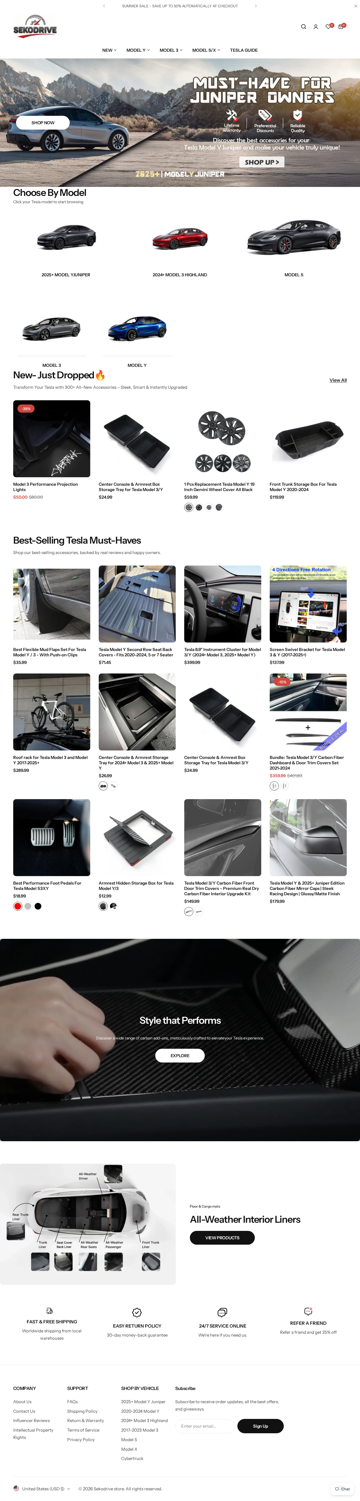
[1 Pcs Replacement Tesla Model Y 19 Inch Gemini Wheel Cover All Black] (222, 438)
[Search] (303, 27)
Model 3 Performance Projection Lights (45, 487)
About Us (22, 1401)
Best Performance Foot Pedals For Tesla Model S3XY (47, 885)
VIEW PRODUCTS (222, 1237)
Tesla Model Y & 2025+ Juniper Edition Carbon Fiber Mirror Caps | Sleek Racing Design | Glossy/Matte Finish (307, 888)
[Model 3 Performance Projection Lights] (51, 438)
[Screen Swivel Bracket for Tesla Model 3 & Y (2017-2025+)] (308, 604)
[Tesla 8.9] (222, 604)
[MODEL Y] (137, 319)
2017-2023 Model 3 (139, 1430)
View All (338, 380)
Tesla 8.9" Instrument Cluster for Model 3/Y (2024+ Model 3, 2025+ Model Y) (222, 652)
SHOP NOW (43, 122)
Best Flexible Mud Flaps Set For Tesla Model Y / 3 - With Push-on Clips (49, 652)
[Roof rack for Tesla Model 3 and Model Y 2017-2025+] (51, 711)
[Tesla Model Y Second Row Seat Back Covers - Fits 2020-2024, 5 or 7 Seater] (137, 604)
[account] (316, 27)
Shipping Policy (82, 1411)
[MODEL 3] (180, 238)
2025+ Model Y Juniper (143, 1401)
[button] (104, 6)
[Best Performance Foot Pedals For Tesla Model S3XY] (51, 837)
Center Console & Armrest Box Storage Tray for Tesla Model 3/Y (131, 487)
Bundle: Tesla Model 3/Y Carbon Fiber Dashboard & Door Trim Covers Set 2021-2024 (307, 763)
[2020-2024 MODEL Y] (66, 238)
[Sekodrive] (35, 26)
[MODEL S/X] (294, 238)
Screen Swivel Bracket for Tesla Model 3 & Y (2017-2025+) (307, 652)
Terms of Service (83, 1430)
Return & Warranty (85, 1420)
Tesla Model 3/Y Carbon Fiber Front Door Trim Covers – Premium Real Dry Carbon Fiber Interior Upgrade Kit (221, 888)
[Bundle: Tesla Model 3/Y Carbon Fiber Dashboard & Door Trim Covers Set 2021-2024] (308, 711)
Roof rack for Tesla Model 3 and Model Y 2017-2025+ (50, 760)
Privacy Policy (81, 1439)
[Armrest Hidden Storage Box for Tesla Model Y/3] (137, 837)
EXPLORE (180, 1055)
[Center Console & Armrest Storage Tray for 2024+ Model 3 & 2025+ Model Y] (137, 711)
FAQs (72, 1401)
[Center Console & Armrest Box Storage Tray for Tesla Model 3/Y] (137, 438)
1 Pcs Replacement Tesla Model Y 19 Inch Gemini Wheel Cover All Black (219, 487)
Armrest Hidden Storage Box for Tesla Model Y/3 (136, 885)
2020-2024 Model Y (140, 1411)
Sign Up (260, 1426)
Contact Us (24, 1411)
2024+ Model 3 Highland (144, 1420)
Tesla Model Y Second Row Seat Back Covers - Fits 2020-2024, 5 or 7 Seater (136, 652)
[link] (88, 1224)
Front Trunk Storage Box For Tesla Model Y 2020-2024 (303, 487)
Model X (129, 1449)
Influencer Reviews (31, 1420)
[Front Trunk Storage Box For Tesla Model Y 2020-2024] (308, 438)
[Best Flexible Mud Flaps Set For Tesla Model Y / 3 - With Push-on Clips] (51, 604)
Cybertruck (132, 1458)
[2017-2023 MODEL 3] (51, 319)
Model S (129, 1439)
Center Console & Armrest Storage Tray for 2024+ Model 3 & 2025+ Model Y (136, 763)
